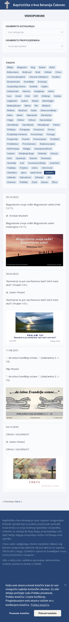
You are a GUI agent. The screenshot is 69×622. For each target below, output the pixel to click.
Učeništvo (12, 172)
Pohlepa (11, 129)
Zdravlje (39, 177)
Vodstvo (50, 172)
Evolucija (42, 81)
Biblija (10, 67)
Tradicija (11, 167)
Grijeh (44, 86)
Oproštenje (27, 124)
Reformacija (13, 148)
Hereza (26, 91)
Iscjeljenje (39, 91)
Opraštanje (12, 124)
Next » (18, 501)
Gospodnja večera (16, 86)
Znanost (11, 182)
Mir (36, 105)
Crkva (58, 72)
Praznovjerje (40, 139)
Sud (22, 163)
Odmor (20, 119)
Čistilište (24, 182)
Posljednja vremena (17, 134)
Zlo (49, 177)
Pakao (56, 124)
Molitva (10, 110)
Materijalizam (13, 105)
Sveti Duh (54, 163)
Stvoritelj (11, 163)
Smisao (54, 153)
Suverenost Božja (36, 163)
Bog (33, 67)
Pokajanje (25, 129)
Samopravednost (43, 148)
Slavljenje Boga (26, 153)
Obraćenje (46, 115)
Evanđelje (29, 81)
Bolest (42, 67)
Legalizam (12, 100)
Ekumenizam (13, 81)
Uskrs (35, 167)
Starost (33, 158)
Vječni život (35, 172)
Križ (36, 96)
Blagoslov (22, 67)
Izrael (18, 96)
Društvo (56, 76)
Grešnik (33, 86)
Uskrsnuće (47, 167)
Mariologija (48, 100)
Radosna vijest (47, 143)
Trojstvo (24, 167)
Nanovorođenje (48, 110)
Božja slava (12, 72)
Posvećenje (37, 134)
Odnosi (31, 119)
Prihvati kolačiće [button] (48, 613)
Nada (33, 110)
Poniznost (39, 129)
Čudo (34, 182)
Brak (38, 72)
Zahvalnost (25, 177)
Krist (27, 96)
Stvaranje (46, 158)
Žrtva (54, 182)
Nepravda (32, 115)
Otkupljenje (43, 124)
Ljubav (24, 100)
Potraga (51, 134)
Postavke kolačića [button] (19, 613)
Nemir (20, 115)
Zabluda (11, 177)
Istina (51, 91)
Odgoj (10, 119)
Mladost (46, 105)
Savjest (10, 153)
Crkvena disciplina (16, 76)
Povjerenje (12, 139)
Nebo (10, 115)
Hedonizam (12, 91)
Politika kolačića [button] (40, 605)
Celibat (47, 72)
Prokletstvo (12, 143)
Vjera (23, 172)
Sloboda (42, 153)
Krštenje (46, 96)
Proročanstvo (29, 143)
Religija (26, 148)
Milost (27, 105)
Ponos (51, 129)
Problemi (54, 139)
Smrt (9, 158)
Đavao (44, 182)
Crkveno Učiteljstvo (38, 76)
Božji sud (27, 72)
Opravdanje (46, 119)
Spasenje (20, 158)
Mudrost (23, 110)
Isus (9, 96)
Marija (35, 100)
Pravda (25, 139)
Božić (52, 67)
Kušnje (57, 96)
